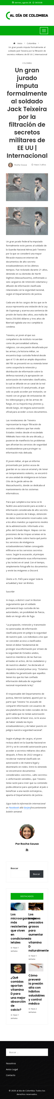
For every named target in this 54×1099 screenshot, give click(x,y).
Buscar (14, 868)
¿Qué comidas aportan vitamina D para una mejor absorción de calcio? (18, 994)
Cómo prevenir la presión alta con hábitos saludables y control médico (36, 990)
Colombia (27, 63)
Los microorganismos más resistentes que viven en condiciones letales (24, 928)
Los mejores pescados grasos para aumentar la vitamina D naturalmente (38, 932)
